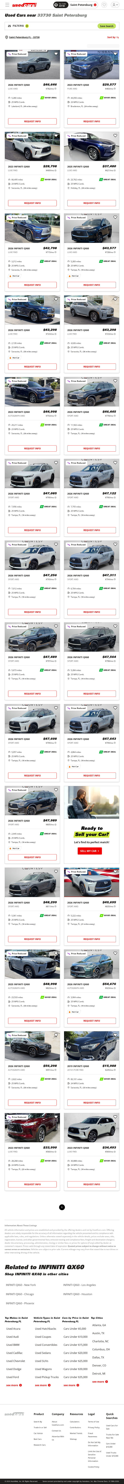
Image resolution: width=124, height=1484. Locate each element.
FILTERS (20, 26)
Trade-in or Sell (40, 1427)
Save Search (106, 26)
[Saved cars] (104, 5)
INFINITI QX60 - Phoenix (20, 1303)
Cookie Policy (93, 1467)
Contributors (75, 1427)
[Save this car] (56, 54)
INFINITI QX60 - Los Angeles (79, 1285)
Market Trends (76, 1433)
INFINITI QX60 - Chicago (20, 1294)
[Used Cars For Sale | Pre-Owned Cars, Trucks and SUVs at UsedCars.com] (24, 5)
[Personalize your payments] (55, 88)
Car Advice (38, 1433)
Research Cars (40, 1445)
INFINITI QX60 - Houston (77, 1294)
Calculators (74, 1421)
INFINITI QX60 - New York (21, 1285)
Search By (38, 1421)
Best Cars (37, 1439)
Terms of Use (93, 1421)
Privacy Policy (94, 1427)
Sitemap (73, 1439)
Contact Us (56, 1430)
